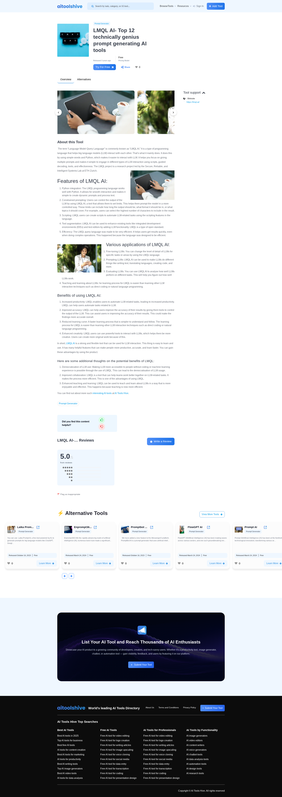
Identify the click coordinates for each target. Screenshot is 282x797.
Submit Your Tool (143, 664)
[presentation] (58, 112)
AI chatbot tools (194, 754)
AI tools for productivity (69, 759)
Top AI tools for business (70, 740)
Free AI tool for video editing (114, 735)
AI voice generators (196, 750)
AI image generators (196, 735)
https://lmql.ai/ (193, 102)
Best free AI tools (66, 745)
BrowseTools (166, 6)
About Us (150, 707)
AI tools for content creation (71, 750)
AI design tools (194, 768)
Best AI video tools (67, 773)
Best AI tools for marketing (70, 754)
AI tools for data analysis (70, 778)
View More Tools (210, 514)
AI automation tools (196, 764)
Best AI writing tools (67, 764)
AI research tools (195, 773)
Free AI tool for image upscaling (116, 750)
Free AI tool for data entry (113, 764)
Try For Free (102, 67)
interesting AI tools (102, 393)
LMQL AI (70, 343)
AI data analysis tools (197, 759)
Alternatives (84, 79)
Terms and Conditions (168, 707)
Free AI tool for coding (111, 773)
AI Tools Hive (121, 393)
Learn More (45, 563)
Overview (65, 79)
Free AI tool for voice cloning (115, 754)
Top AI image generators (70, 768)
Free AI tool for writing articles (115, 745)
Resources (183, 6)
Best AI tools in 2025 (68, 735)
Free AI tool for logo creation (115, 740)
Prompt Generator (102, 24)
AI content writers (195, 745)
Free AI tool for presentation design (118, 778)
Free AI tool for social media (114, 759)
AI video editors (194, 740)
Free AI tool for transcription (114, 768)
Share (127, 67)
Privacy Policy (189, 707)
